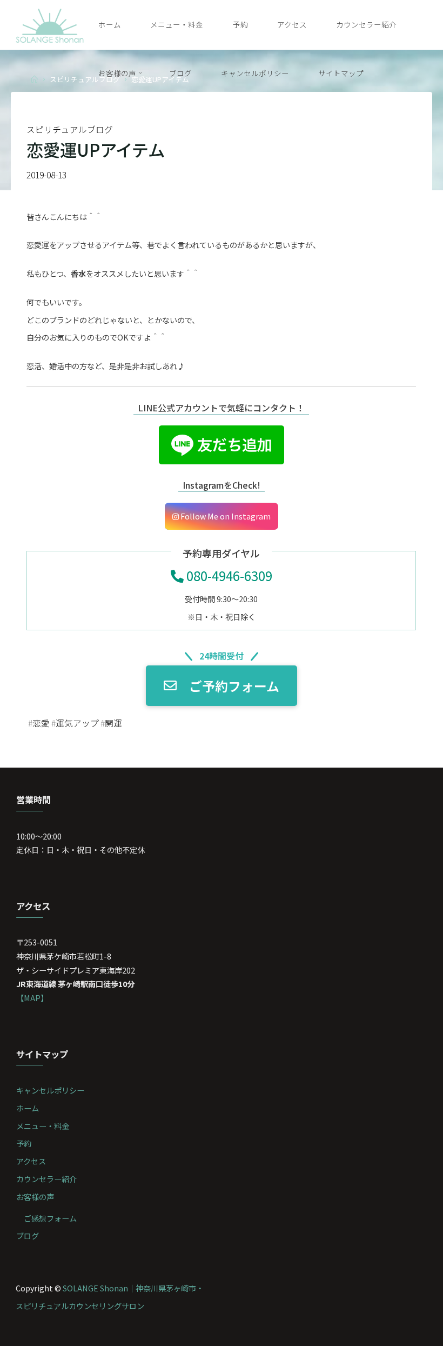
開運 (113, 723)
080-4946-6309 (228, 575)
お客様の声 (35, 1196)
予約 (23, 1143)
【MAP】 (32, 997)
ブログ (27, 1235)
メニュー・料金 (42, 1125)
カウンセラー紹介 (46, 1178)
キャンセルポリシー (50, 1090)
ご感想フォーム (50, 1218)
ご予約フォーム (234, 685)
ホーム (27, 1108)
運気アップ (77, 723)
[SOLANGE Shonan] (50, 24)
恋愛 (41, 723)
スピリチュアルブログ (69, 129)
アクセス (31, 1161)
